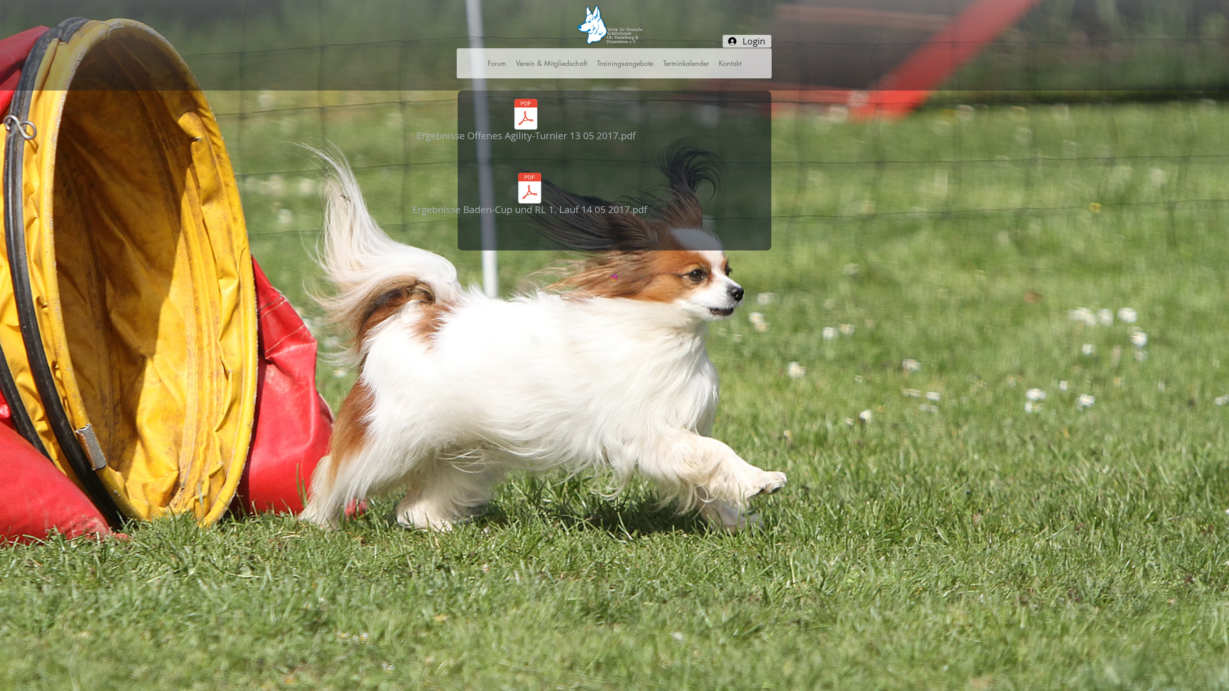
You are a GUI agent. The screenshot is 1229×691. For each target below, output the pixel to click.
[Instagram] (614, 278)
